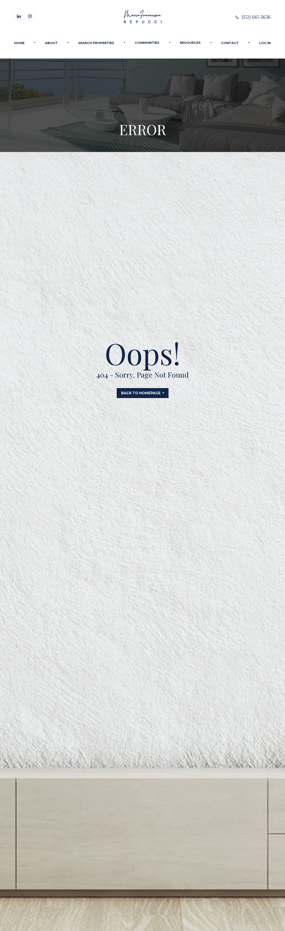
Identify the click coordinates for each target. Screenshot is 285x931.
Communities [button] (147, 43)
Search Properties (96, 43)
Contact (230, 43)
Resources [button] (190, 43)
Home (19, 43)
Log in (265, 43)
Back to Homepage (141, 393)
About (51, 43)
